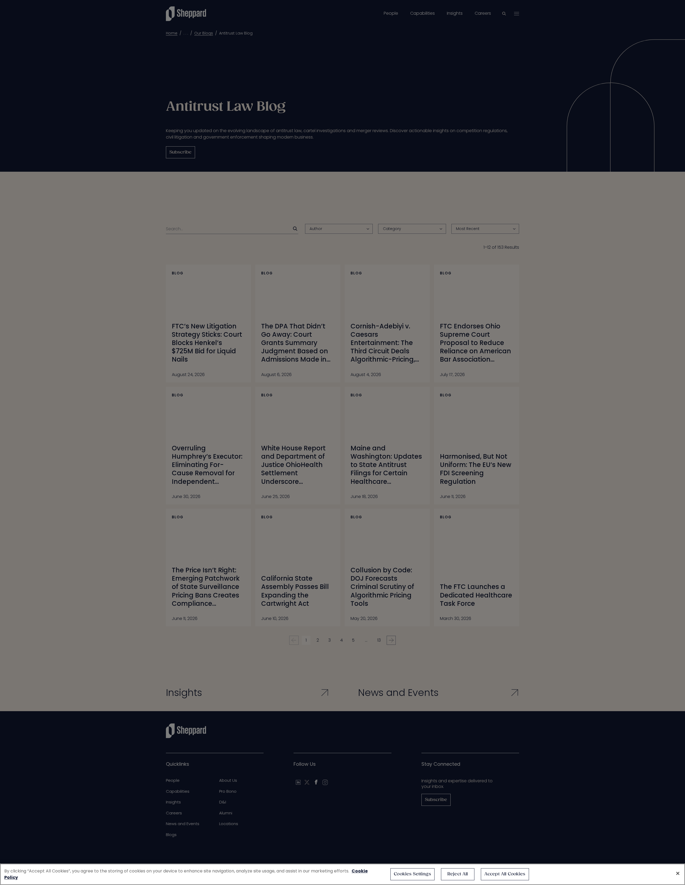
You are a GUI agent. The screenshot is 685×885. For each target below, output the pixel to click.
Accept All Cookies (505, 874)
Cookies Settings (412, 874)
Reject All (457, 874)
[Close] (678, 873)
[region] (342, 874)
